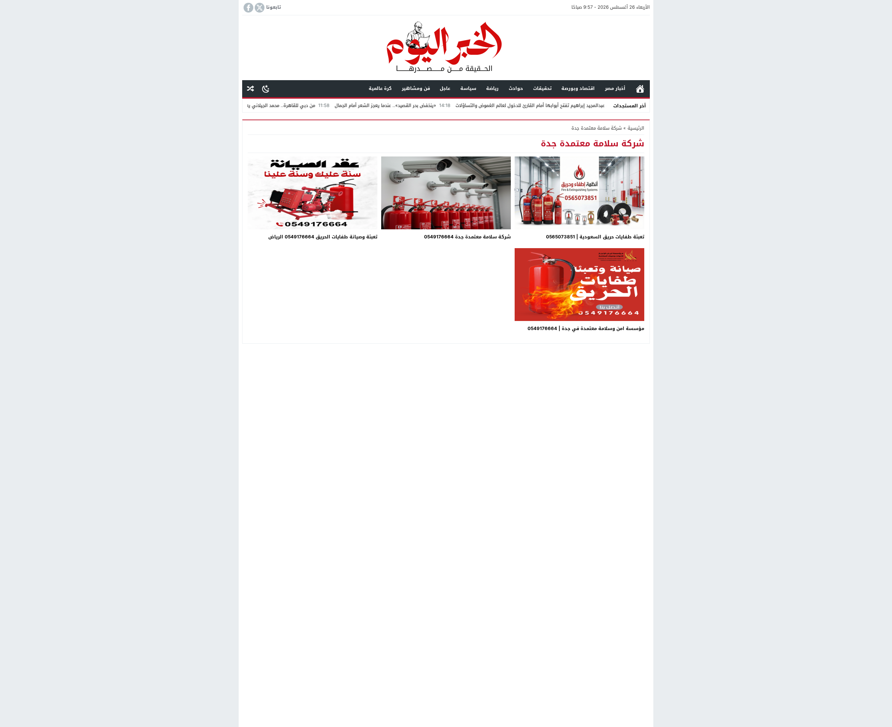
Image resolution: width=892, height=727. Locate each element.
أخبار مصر (615, 88)
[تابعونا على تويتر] (258, 8)
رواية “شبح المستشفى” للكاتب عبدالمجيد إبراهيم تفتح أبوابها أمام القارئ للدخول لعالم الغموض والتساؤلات (595, 105)
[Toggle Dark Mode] (265, 88)
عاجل (445, 88)
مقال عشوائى (250, 88)
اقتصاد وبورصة (578, 88)
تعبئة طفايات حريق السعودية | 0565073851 (595, 236)
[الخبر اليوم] (446, 48)
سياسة (468, 88)
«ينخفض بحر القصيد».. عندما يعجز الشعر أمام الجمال (418, 105)
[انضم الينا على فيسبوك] (247, 8)
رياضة (492, 88)
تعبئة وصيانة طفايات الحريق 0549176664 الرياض (322, 236)
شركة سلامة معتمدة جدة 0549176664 (467, 236)
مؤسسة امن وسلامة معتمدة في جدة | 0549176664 (586, 328)
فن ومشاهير (416, 88)
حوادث (516, 88)
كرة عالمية (380, 88)
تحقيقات (542, 88)
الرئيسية (640, 88)
